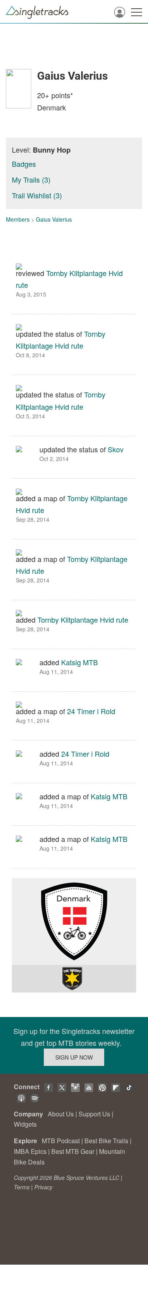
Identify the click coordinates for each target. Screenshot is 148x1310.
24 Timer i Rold (91, 711)
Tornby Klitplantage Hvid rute (82, 619)
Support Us (94, 1113)
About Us (61, 1113)
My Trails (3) (31, 179)
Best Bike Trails (106, 1140)
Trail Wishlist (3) (37, 195)
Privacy (43, 1187)
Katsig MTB (79, 662)
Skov (116, 449)
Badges (24, 164)
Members (18, 219)
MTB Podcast (61, 1140)
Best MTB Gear (72, 1151)
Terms (22, 1187)
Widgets (25, 1124)
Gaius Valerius (54, 219)
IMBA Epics (30, 1151)
